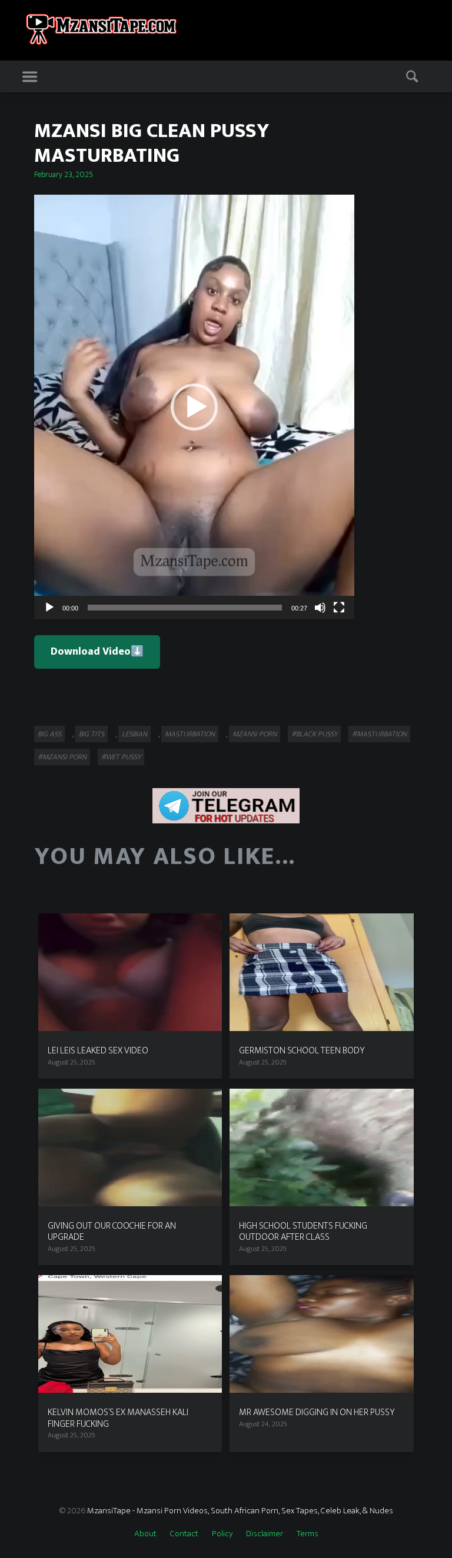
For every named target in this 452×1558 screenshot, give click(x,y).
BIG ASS (49, 734)
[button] (194, 407)
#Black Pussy (314, 734)
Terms (307, 1533)
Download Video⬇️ (97, 651)
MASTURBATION (190, 734)
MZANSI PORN (254, 734)
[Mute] (320, 607)
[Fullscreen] (339, 607)
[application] (194, 407)
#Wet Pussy (121, 756)
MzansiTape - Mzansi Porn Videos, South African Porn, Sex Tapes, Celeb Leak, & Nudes (240, 1510)
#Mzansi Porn (62, 756)
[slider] (185, 607)
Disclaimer (264, 1533)
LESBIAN (134, 734)
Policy (222, 1533)
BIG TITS (91, 734)
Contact (184, 1533)
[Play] (49, 607)
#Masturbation (379, 734)
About (145, 1533)
